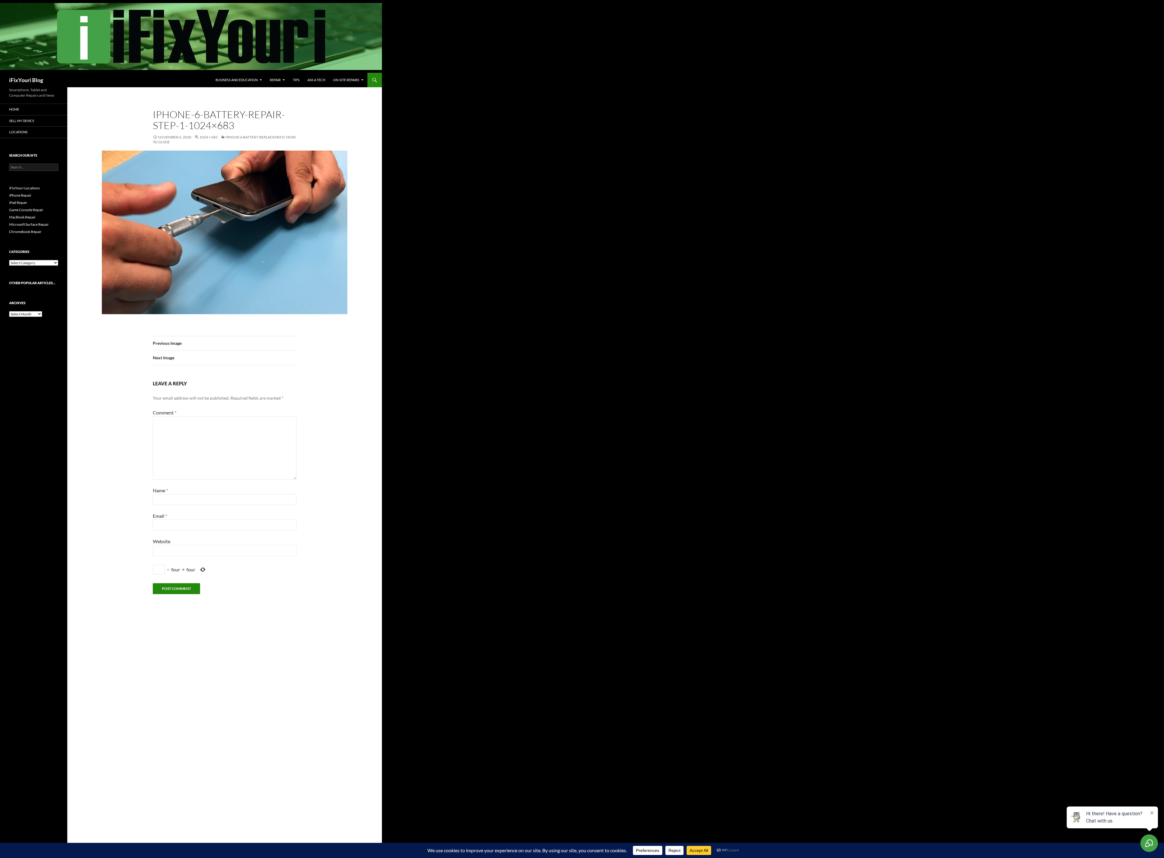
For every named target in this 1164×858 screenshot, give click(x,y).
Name (160, 490)
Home (14, 109)
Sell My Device (21, 121)
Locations (18, 132)
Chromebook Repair (25, 231)
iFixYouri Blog (26, 80)
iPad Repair (18, 202)
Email (160, 516)
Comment (164, 412)
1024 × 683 (208, 137)
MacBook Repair (22, 217)
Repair (275, 80)
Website (161, 541)
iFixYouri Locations (24, 188)
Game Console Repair (26, 210)
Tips (296, 80)
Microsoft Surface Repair (29, 224)
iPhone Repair (20, 195)
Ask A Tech (316, 80)
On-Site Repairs (346, 80)
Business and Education (237, 80)
